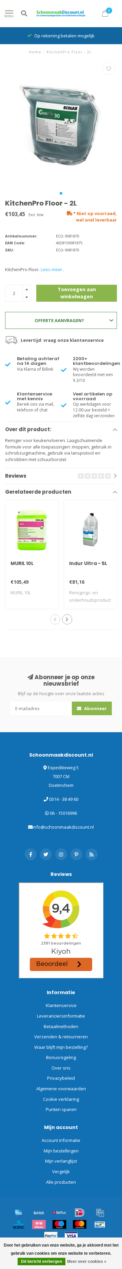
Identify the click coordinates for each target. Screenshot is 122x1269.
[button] (61, 193)
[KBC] (18, 1224)
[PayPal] (50, 1236)
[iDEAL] (79, 1213)
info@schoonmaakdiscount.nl (63, 827)
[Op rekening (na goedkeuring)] (100, 1213)
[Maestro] (59, 1224)
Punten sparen (61, 1109)
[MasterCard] (79, 1224)
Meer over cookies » (86, 1261)
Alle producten (61, 1182)
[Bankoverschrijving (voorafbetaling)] (38, 1213)
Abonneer (95, 708)
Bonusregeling (61, 1057)
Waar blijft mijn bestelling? (61, 1047)
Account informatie (61, 1140)
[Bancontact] (100, 1224)
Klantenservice (61, 1005)
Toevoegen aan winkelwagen (77, 292)
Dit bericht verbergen (41, 1261)
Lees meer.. (52, 269)
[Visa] (71, 1236)
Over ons (61, 1068)
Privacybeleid (61, 1078)
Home (35, 51)
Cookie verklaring (61, 1099)
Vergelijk (61, 1171)
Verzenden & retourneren (61, 1037)
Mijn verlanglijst (61, 1161)
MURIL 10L (22, 563)
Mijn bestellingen (61, 1151)
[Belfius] (59, 1213)
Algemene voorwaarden (61, 1089)
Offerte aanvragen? (59, 320)
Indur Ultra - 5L (88, 563)
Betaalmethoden (61, 1026)
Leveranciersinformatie (61, 1016)
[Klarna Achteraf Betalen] (38, 1224)
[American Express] (18, 1213)
